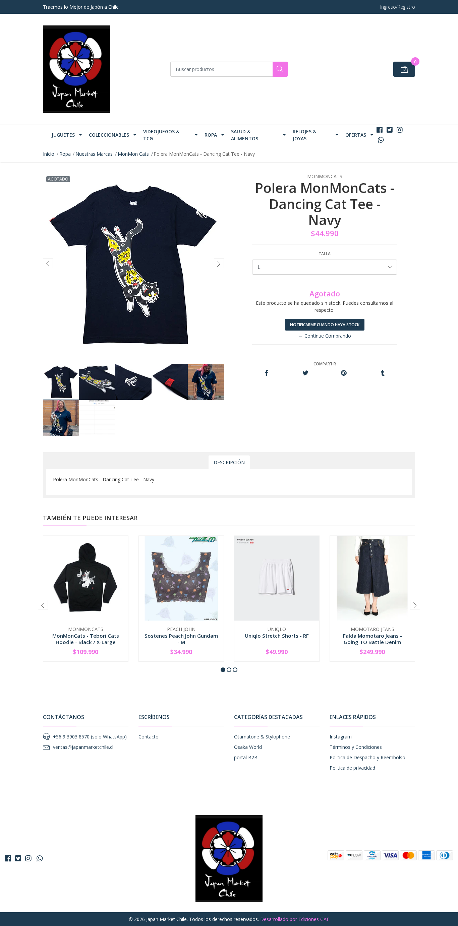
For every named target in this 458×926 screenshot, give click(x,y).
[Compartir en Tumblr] (383, 373)
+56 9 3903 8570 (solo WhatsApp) (90, 736)
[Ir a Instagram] (400, 129)
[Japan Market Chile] (76, 69)
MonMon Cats (133, 154)
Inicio (48, 154)
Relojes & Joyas (304, 135)
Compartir (324, 364)
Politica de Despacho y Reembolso (367, 757)
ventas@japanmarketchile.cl (83, 747)
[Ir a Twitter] (390, 129)
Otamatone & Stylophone (262, 736)
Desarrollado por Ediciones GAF (294, 919)
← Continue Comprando (324, 336)
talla (325, 254)
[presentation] (48, 263)
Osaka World (248, 747)
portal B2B (245, 757)
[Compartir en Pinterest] (344, 373)
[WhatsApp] (381, 139)
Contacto (148, 736)
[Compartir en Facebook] (266, 373)
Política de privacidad (352, 768)
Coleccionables (109, 135)
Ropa (211, 135)
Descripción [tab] (229, 462)
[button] (223, 669)
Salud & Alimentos (244, 135)
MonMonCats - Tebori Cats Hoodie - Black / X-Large (85, 638)
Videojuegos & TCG (161, 135)
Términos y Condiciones (356, 747)
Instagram (341, 736)
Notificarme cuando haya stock (324, 325)
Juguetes (63, 135)
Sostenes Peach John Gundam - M (181, 638)
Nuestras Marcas (94, 154)
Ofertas (355, 135)
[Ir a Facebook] (380, 129)
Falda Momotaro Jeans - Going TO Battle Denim (372, 638)
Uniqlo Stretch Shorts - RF (277, 635)
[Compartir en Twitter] (305, 373)
